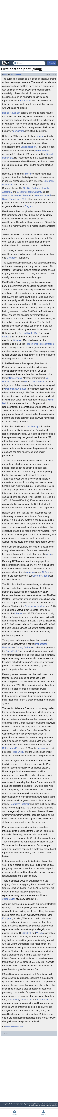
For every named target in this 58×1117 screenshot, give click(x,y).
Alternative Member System (16, 195)
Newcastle (7, 647)
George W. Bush (40, 576)
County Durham (24, 647)
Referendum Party (11, 748)
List (30, 184)
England (29, 206)
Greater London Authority (29, 192)
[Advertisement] (29, 30)
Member (11, 258)
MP (26, 381)
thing (5, 74)
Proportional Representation (40, 344)
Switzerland (26, 999)
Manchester (41, 644)
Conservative (15, 378)
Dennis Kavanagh (11, 113)
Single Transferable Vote (14, 199)
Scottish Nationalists (35, 606)
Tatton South (37, 381)
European (7, 918)
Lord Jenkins (42, 150)
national (41, 748)
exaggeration (8, 899)
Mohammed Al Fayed (15, 389)
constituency (32, 426)
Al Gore (45, 572)
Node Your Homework (14, 1026)
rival (49, 554)
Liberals (18, 613)
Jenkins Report (28, 147)
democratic (18, 131)
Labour (39, 136)
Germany (14, 999)
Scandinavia (43, 999)
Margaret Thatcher (20, 804)
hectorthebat (16, 74)
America (30, 572)
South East (11, 651)
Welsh (39, 933)
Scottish (27, 933)
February (6, 336)
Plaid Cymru (18, 752)
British (27, 174)
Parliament (25, 100)
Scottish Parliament (33, 188)
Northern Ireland (43, 195)
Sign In (52, 63)
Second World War (28, 333)
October (17, 340)
